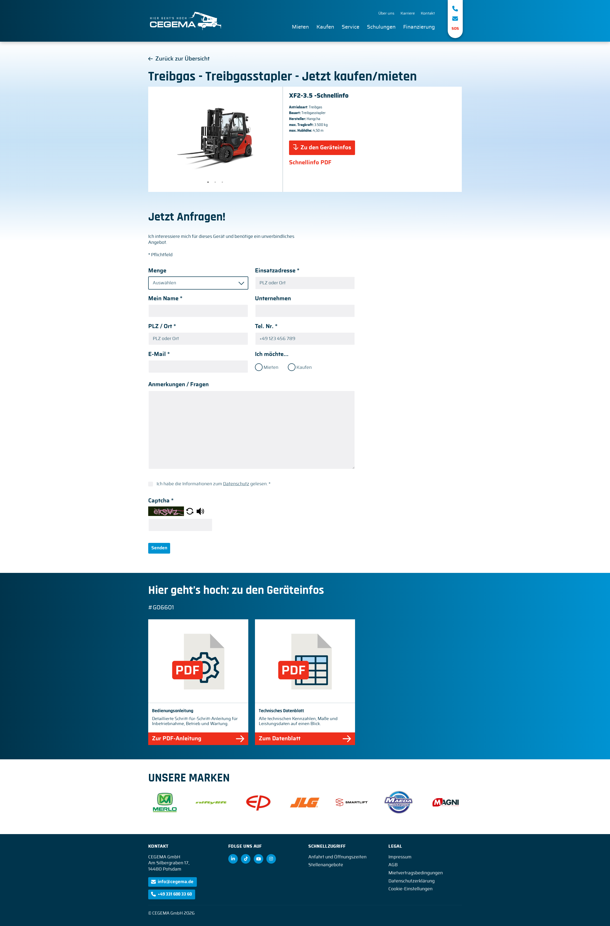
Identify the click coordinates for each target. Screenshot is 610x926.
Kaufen (325, 27)
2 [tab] (215, 182)
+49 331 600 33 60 (175, 894)
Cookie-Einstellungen (410, 889)
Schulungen (381, 27)
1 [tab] (208, 182)
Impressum (400, 857)
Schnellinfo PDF (310, 162)
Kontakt (428, 13)
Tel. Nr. (266, 326)
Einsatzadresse (277, 271)
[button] (189, 511)
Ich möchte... (272, 354)
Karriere (408, 13)
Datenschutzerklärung (411, 881)
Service (350, 27)
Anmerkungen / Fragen (178, 384)
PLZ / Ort (162, 326)
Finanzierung (419, 27)
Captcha (161, 501)
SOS (455, 28)
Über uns (386, 13)
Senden (159, 548)
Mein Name (165, 298)
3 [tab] (222, 182)
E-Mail (159, 354)
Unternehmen (273, 298)
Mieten (300, 27)
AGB (393, 865)
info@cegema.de (175, 882)
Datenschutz (236, 484)
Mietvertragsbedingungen (415, 873)
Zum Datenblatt (279, 738)
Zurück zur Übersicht (182, 59)
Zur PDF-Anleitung (176, 738)
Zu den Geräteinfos (325, 147)
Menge (157, 271)
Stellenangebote (325, 865)
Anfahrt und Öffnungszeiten (337, 857)
